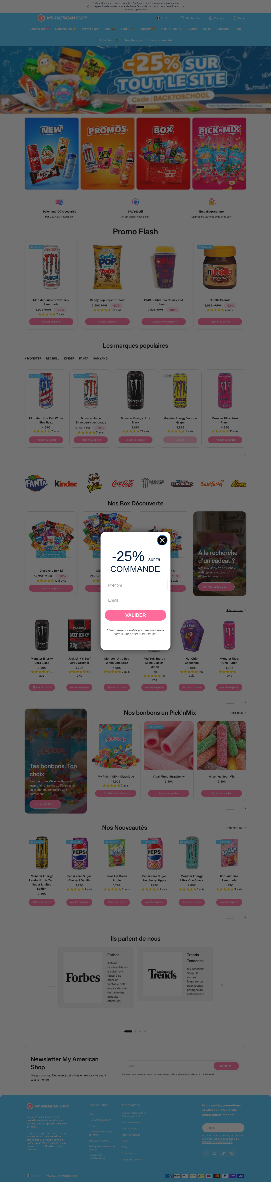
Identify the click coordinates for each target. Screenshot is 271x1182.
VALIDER (135, 615)
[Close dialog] (162, 540)
